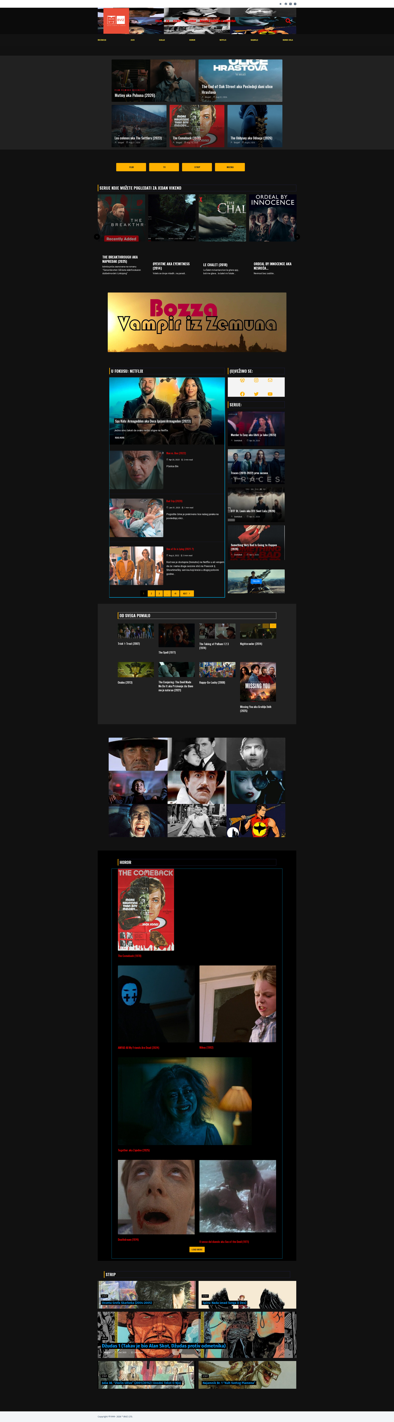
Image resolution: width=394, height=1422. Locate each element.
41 (175, 593)
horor (192, 40)
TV (167, 21)
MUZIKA (190, 21)
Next (185, 593)
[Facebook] (286, 4)
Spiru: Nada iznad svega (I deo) (224, 1303)
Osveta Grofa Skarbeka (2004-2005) (127, 1303)
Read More (119, 438)
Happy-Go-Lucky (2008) (212, 682)
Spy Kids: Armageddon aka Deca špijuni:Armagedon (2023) (153, 420)
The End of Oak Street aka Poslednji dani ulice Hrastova (237, 89)
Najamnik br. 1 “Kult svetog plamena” (229, 1383)
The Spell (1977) (167, 652)
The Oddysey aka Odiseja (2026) (251, 137)
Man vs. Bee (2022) (176, 453)
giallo (162, 40)
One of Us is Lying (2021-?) (180, 549)
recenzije (102, 40)
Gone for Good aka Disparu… (217, 265)
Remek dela (288, 40)
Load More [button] (197, 1249)
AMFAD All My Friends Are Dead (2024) (138, 1048)
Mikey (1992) (206, 1047)
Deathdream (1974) (128, 1239)
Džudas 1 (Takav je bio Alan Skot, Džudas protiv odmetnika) (164, 1346)
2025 (133, 40)
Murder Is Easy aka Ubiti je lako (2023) (253, 435)
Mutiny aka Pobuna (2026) (135, 95)
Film (158, 21)
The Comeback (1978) (187, 137)
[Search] (288, 21)
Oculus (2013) (125, 682)
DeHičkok (238, 441)
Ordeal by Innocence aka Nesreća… (172, 265)
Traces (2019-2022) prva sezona (249, 473)
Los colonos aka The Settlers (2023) (138, 137)
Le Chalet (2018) (114, 264)
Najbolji (254, 40)
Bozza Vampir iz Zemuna (218, 21)
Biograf (208, 97)
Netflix (223, 40)
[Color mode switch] (280, 4)
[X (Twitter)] (290, 4)
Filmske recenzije (133, 90)
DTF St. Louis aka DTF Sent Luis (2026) (253, 511)
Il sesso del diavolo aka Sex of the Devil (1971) (224, 1242)
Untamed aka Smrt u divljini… (269, 259)
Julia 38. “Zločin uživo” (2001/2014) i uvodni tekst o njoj (141, 1383)
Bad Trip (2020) (174, 501)
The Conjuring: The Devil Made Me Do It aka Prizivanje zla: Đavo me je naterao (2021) (176, 686)
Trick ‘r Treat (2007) (129, 644)
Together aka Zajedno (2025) (134, 1150)
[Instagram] (295, 4)
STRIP (177, 21)
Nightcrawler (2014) (251, 644)
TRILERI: (256, 581)
